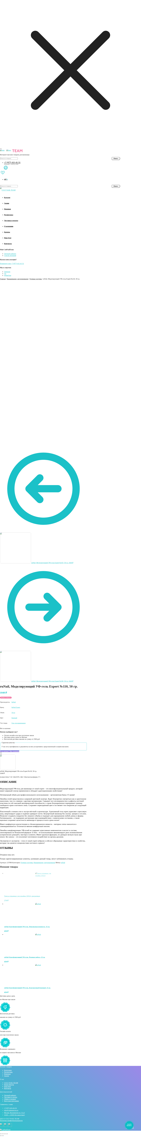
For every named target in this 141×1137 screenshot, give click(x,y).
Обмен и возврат (10, 1099)
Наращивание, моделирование (17, 279)
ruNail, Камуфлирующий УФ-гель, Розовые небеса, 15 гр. (24, 957)
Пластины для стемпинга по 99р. (70, 143)
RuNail (14, 702)
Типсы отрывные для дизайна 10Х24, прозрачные (22, 896)
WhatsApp (7, 275)
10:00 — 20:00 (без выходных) (14, 1115)
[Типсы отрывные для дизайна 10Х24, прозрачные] (45, 882)
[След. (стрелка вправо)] (3, 1135)
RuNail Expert (16, 707)
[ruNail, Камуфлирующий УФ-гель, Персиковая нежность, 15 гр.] (45, 913)
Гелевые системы (36, 279)
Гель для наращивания (18, 723)
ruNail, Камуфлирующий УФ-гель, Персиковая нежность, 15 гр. (27, 926)
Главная (3, 279)
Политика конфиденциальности (11, 1120)
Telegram (7, 272)
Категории (8, 1070)
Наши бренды (9, 1085)
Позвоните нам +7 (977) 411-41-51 (12, 263)
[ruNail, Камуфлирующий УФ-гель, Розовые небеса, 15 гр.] (45, 943)
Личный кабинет (10, 254)
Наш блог (7, 1086)
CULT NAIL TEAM (11, 1083)
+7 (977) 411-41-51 (12, 162)
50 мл (13, 712)
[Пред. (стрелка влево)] (1, 1135)
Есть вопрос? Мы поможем (9, 751)
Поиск (116, 158)
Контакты (7, 1088)
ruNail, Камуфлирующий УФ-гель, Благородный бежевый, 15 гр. (27, 988)
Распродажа (8, 1072)
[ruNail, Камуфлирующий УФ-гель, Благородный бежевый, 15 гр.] (45, 974)
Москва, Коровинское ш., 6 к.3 (14, 1113)
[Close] (1, 753)
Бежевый (14, 718)
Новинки (7, 1074)
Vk (5, 273)
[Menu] (1, 148)
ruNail (63, 862)
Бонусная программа (11, 1101)
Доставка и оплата (10, 1097)
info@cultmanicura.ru (11, 1110)
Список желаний (10, 255)
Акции (6, 1076)
